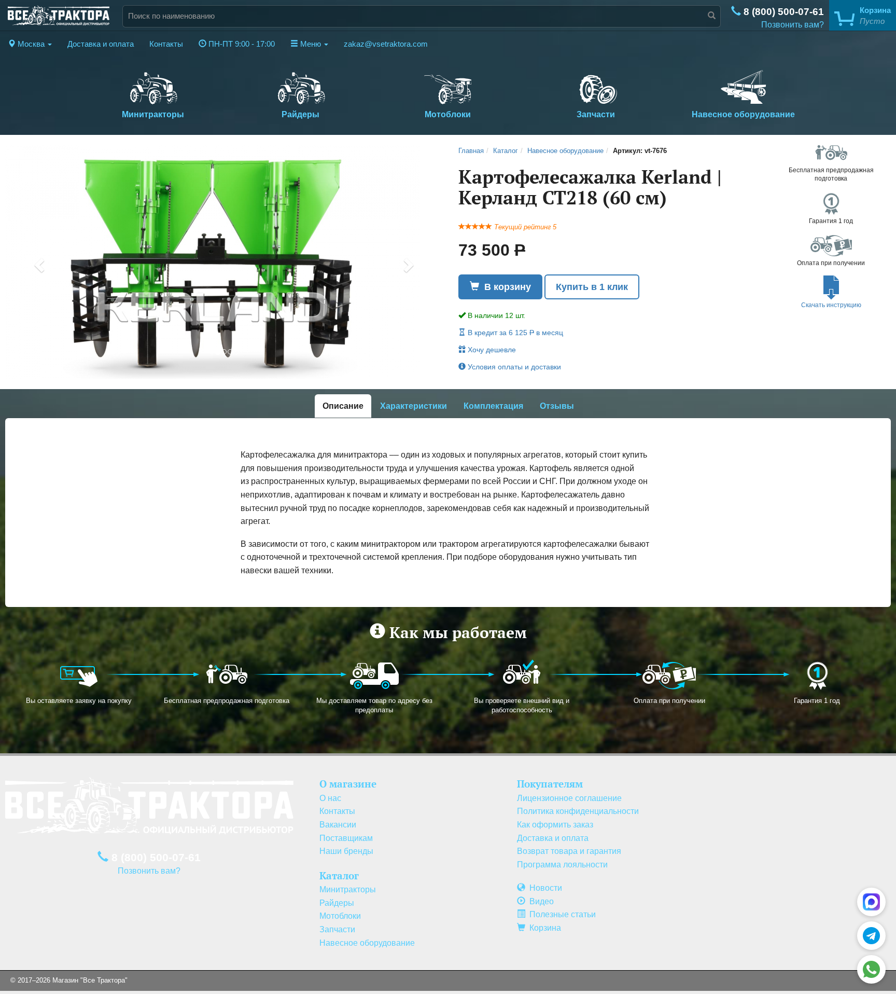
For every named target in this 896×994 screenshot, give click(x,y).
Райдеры (300, 114)
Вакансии (337, 824)
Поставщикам (346, 838)
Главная (471, 151)
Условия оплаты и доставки (513, 367)
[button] (30, 44)
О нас (330, 798)
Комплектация (493, 406)
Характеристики (413, 406)
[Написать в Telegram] (871, 935)
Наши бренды (346, 851)
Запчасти (596, 114)
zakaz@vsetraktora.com (386, 44)
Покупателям (550, 783)
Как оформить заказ (555, 824)
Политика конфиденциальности (578, 811)
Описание (343, 406)
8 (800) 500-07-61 (782, 11)
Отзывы (557, 406)
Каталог (505, 151)
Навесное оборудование (743, 114)
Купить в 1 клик (592, 287)
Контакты (166, 44)
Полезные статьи (560, 914)
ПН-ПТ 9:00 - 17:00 (240, 44)
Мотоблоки (448, 114)
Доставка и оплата (100, 44)
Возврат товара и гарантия (569, 851)
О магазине (347, 783)
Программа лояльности (562, 864)
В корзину (505, 287)
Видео (539, 901)
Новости (543, 887)
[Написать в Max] (871, 902)
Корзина (543, 927)
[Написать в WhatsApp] (871, 969)
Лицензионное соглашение (569, 798)
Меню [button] (310, 44)
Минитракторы (153, 114)
